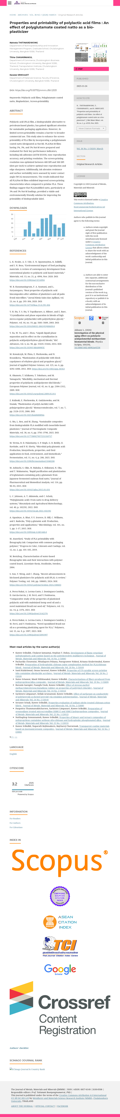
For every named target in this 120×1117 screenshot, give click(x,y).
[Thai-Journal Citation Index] (60, 958)
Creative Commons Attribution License (95, 244)
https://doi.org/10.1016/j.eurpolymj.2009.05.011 (33, 393)
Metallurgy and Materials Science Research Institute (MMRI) (62, 1098)
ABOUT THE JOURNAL (22, 1106)
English (13, 754)
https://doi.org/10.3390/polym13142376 (29, 613)
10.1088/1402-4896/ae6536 (87, 347)
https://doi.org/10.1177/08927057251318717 (31, 436)
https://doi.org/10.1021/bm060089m (27, 415)
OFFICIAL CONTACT (45, 1106)
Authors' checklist (19, 1048)
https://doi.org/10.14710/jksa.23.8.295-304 (30, 305)
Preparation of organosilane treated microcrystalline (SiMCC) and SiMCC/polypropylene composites (59, 710)
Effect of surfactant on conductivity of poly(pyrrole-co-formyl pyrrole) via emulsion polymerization (62, 695)
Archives (23, 15)
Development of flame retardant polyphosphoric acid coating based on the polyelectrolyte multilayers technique (59, 654)
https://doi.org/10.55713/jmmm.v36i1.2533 (36, 90)
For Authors (15, 823)
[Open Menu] (10, 3)
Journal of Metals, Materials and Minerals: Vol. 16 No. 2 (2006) (61, 657)
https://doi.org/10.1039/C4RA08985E (27, 347)
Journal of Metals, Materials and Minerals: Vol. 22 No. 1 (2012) (62, 713)
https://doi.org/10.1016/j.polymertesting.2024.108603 (35, 584)
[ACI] (60, 930)
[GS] (60, 975)
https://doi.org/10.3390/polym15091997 (29, 634)
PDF (80, 69)
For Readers (15, 818)
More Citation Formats (89, 128)
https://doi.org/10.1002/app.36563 (48, 368)
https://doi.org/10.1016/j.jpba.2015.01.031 (30, 489)
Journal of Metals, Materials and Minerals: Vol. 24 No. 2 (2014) (59, 689)
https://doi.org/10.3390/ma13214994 (27, 280)
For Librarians (16, 827)
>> (16, 737)
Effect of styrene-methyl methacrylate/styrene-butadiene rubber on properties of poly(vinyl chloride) (54, 686)
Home (13, 15)
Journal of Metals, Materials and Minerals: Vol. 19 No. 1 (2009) (78, 682)
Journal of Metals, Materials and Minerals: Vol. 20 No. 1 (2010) (53, 667)
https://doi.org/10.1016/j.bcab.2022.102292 (30, 510)
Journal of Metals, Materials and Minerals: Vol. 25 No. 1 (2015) (63, 722)
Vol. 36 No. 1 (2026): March (43, 15)
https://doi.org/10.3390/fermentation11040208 (32, 461)
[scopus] (60, 878)
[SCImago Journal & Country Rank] (27, 1069)
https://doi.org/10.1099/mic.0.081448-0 (28, 532)
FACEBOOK (62, 1106)
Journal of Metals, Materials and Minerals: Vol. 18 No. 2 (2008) (53, 705)
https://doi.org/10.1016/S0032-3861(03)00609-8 (32, 326)
